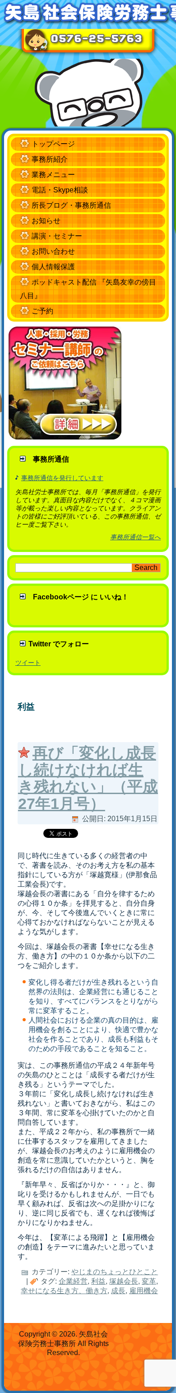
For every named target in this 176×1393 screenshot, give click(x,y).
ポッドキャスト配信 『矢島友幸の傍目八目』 (88, 288)
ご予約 (42, 311)
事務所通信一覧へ (135, 537)
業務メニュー (53, 174)
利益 (98, 1281)
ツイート (28, 662)
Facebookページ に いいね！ (81, 597)
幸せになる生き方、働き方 (64, 1291)
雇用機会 (143, 1291)
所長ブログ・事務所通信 (71, 205)
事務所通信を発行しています (62, 477)
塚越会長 (123, 1281)
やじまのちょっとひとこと (114, 1272)
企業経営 (73, 1281)
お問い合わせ (53, 251)
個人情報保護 (53, 267)
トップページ (53, 144)
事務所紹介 (50, 159)
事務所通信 (51, 459)
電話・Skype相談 (60, 190)
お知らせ (46, 220)
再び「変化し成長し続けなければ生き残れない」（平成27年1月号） (88, 778)
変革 (149, 1281)
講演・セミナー (57, 236)
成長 (118, 1291)
